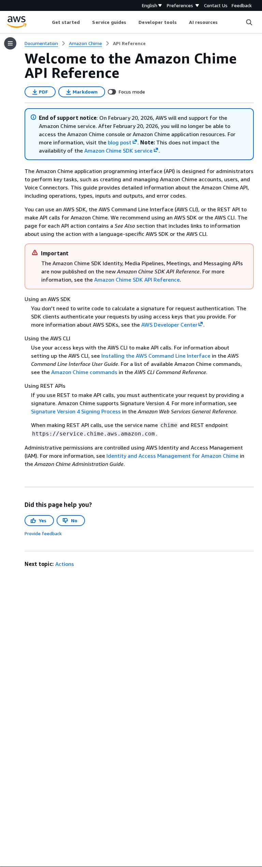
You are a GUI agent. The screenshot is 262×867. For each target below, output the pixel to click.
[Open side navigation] (10, 43)
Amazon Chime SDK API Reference (137, 279)
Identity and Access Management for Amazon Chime (172, 455)
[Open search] (249, 22)
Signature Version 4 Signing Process (76, 411)
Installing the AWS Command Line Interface (155, 355)
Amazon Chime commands (84, 372)
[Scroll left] (46, 22)
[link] (129, 43)
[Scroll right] (223, 22)
